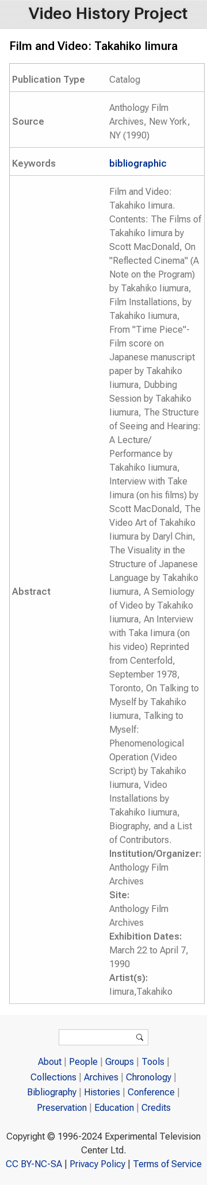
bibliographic (138, 163)
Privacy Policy (97, 1164)
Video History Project (108, 13)
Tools (152, 1061)
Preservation (62, 1107)
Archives (101, 1077)
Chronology (148, 1077)
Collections (53, 1077)
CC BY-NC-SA (34, 1164)
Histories (102, 1092)
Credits (156, 1107)
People (83, 1061)
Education (114, 1107)
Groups (119, 1061)
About (50, 1061)
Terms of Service (167, 1164)
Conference (151, 1092)
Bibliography (51, 1092)
